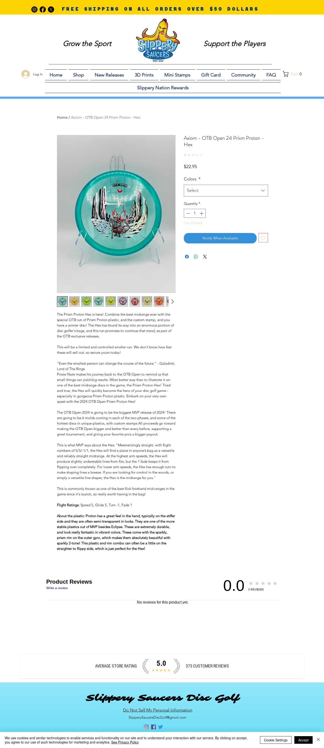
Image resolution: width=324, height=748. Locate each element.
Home (62, 117)
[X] (51, 9)
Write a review (57, 588)
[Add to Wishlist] (263, 238)
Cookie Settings (275, 740)
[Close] (318, 740)
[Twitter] (160, 727)
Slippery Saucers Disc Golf (162, 697)
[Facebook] (43, 9)
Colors (192, 179)
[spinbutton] (195, 213)
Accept (303, 740)
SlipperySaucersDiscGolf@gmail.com (157, 717)
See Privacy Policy (125, 742)
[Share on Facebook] (187, 257)
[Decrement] (188, 213)
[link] (295, 74)
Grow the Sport (87, 43)
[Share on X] (205, 257)
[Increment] (202, 213)
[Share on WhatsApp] (196, 257)
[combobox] (226, 191)
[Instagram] (34, 9)
